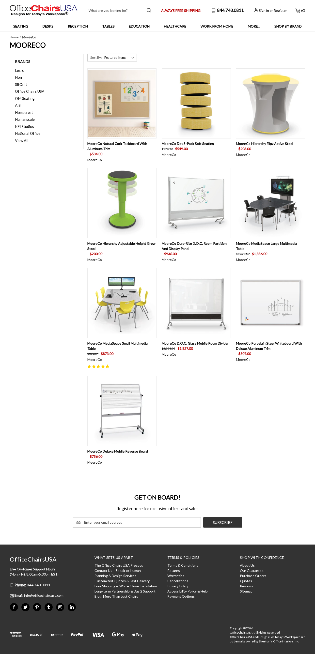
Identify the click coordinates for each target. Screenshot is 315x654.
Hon (18, 77)
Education (139, 26)
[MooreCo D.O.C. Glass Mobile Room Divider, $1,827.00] (196, 303)
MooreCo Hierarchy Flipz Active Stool (264, 143)
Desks (48, 26)
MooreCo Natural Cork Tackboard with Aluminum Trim (117, 146)
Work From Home (217, 26)
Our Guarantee (252, 570)
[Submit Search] (149, 10)
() (302, 10)
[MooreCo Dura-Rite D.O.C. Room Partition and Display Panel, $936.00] (196, 203)
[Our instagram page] (60, 607)
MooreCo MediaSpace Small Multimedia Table (117, 345)
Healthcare (175, 26)
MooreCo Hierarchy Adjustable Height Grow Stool (121, 246)
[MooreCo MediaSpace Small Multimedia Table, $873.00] (122, 303)
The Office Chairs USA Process (118, 565)
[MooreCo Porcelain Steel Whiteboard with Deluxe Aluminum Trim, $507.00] (270, 303)
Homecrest (24, 112)
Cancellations (177, 581)
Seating (20, 26)
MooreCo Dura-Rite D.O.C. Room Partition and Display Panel (194, 246)
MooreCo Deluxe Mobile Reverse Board (117, 451)
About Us (247, 565)
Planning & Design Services (115, 576)
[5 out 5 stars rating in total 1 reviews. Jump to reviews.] (99, 366)
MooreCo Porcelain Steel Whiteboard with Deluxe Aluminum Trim (269, 345)
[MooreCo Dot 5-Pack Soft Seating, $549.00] (196, 103)
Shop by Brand (288, 26)
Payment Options (181, 596)
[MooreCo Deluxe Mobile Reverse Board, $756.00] (122, 411)
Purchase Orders (253, 576)
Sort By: (96, 58)
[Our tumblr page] (49, 607)
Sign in (264, 10)
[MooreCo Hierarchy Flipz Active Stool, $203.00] (270, 103)
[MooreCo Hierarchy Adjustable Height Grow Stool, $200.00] (122, 203)
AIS (18, 105)
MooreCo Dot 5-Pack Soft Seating (188, 143)
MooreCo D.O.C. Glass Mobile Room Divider (195, 343)
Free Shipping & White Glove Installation (125, 586)
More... (254, 26)
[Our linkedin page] (72, 607)
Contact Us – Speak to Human (117, 570)
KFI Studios (24, 126)
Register (280, 10)
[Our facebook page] (14, 607)
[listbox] (120, 57)
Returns (173, 570)
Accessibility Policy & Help (187, 591)
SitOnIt (21, 84)
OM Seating (25, 98)
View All (21, 140)
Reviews (246, 586)
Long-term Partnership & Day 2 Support (125, 591)
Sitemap (246, 591)
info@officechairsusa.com (39, 595)
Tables (108, 26)
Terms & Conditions (182, 565)
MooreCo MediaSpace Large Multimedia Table (266, 246)
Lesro (19, 70)
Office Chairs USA (29, 91)
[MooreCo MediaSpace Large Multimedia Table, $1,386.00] (270, 203)
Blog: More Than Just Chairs (116, 596)
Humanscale (25, 119)
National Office (27, 133)
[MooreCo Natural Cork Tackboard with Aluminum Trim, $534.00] (122, 103)
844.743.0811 (230, 10)
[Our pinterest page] (37, 607)
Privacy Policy (177, 586)
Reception (78, 26)
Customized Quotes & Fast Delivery (122, 581)
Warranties (175, 576)
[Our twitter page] (25, 607)
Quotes (246, 581)
